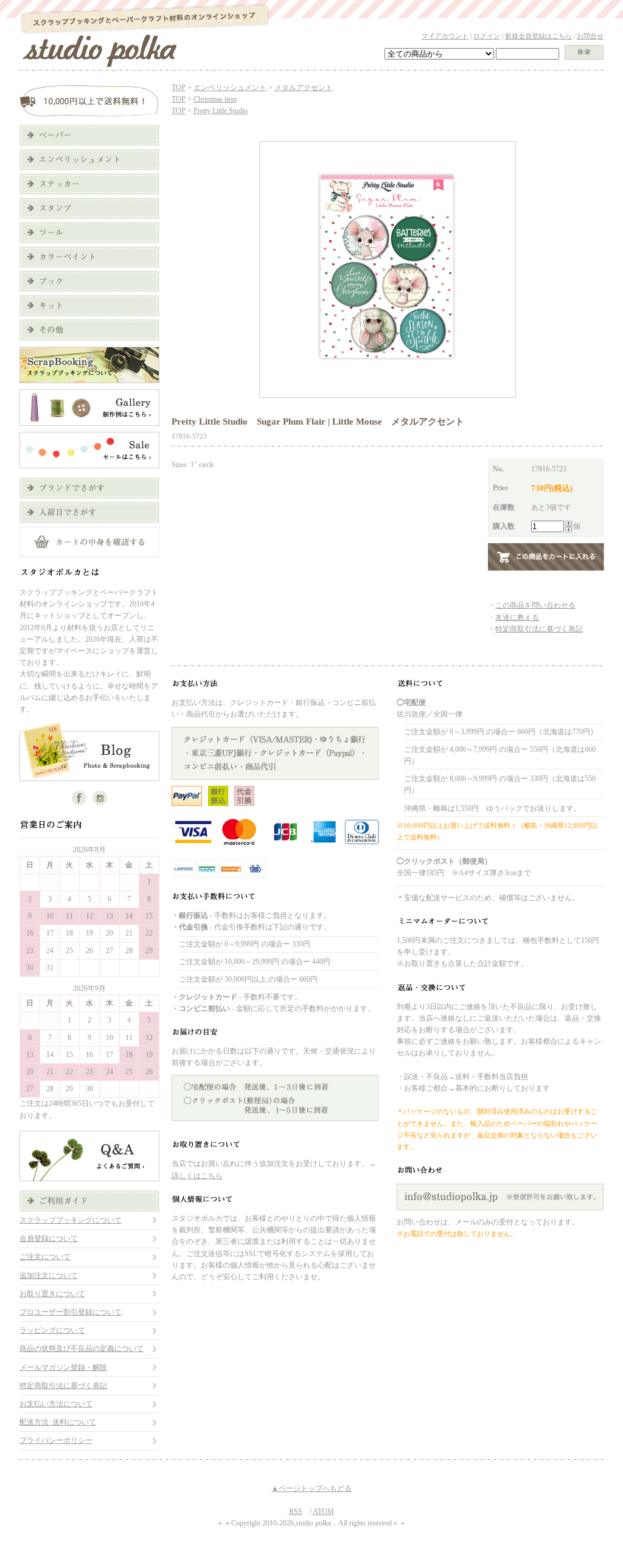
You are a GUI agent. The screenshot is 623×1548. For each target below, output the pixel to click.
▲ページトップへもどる (311, 1488)
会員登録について (48, 1238)
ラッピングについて (52, 1330)
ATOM (323, 1511)
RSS (295, 1511)
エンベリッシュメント (229, 87)
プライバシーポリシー (55, 1440)
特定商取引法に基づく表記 (63, 1385)
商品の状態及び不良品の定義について (81, 1348)
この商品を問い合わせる (535, 605)
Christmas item (215, 99)
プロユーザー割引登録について (70, 1312)
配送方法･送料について (57, 1422)
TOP (179, 87)
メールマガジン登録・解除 (63, 1367)
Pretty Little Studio (220, 110)
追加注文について (48, 1275)
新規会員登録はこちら (538, 36)
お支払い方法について (55, 1404)
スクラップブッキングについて (70, 1220)
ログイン (486, 36)
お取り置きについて (52, 1293)
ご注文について (45, 1256)
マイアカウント (445, 36)
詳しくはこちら (197, 1175)
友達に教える (517, 617)
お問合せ (590, 36)
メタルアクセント (303, 87)
